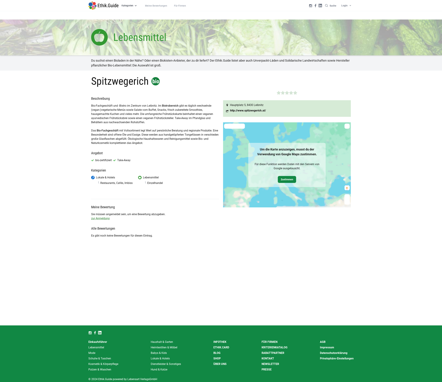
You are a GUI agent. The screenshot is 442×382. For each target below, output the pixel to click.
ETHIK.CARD (221, 347)
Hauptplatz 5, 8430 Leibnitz (246, 105)
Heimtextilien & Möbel (164, 347)
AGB (322, 342)
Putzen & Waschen (99, 369)
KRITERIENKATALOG (274, 347)
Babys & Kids (159, 353)
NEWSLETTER (270, 364)
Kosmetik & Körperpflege (103, 364)
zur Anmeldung (100, 218)
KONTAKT (268, 358)
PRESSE (267, 369)
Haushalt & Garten (162, 342)
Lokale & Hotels (160, 358)
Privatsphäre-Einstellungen (337, 358)
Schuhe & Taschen (99, 358)
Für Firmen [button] (180, 5)
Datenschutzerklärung (333, 353)
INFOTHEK (219, 342)
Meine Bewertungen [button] (156, 5)
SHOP (217, 358)
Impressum (327, 347)
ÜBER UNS (220, 364)
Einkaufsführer (97, 342)
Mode (91, 353)
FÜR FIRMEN (269, 342)
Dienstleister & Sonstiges (166, 364)
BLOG (216, 353)
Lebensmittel (96, 347)
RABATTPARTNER (273, 353)
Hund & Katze (159, 369)
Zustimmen (287, 179)
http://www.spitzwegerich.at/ (248, 110)
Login (344, 5)
